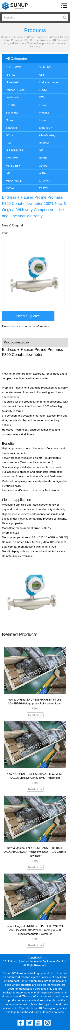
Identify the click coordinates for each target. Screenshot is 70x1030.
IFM (8, 142)
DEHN (9, 135)
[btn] (64, 6)
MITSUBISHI (13, 165)
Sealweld (11, 127)
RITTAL (10, 74)
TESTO (43, 188)
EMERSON (45, 127)
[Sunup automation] (15, 6)
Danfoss (44, 142)
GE (41, 150)
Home (4, 36)
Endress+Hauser (34, 36)
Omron (10, 120)
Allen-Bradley (47, 135)
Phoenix (44, 112)
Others (43, 165)
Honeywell (12, 82)
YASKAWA (12, 158)
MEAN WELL (14, 180)
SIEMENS (45, 67)
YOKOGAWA (13, 67)
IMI (8, 173)
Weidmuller (13, 97)
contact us (17, 326)
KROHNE (44, 180)
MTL (42, 97)
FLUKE (43, 89)
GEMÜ (43, 158)
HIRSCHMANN (15, 150)
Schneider (12, 112)
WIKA (42, 173)
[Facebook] (21, 1023)
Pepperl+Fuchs (15, 89)
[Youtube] (38, 1023)
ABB (41, 74)
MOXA (10, 188)
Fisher (43, 120)
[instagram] (47, 1023)
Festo (42, 105)
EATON (10, 105)
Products (16, 36)
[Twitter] (29, 1023)
